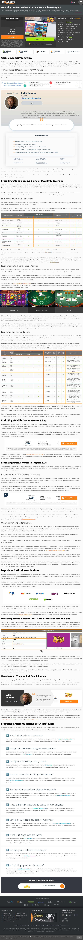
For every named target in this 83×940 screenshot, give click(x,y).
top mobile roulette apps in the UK (34, 454)
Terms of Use (21, 936)
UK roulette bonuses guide (28, 519)
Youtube (67, 921)
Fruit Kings (69, 695)
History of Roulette (20, 913)
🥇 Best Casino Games (23, 51)
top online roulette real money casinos (55, 550)
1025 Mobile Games (70, 28)
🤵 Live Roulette (41, 52)
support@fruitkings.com (18, 643)
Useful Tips (18, 919)
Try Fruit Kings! (40, 39)
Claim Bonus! (70, 443)
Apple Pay (56, 905)
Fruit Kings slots (28, 838)
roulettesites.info (8, 2)
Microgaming (48, 252)
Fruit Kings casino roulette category (62, 823)
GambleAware (75, 915)
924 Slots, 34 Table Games (72, 26)
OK (79, 937)
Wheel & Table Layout (8, 917)
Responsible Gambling (8, 921)
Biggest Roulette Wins (21, 915)
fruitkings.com (69, 22)
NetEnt (72, 34)
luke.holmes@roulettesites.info (31, 98)
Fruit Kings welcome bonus (40, 808)
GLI (71, 915)
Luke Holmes (49, 44)
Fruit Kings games (27, 754)
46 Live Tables (69, 30)
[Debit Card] (67, 37)
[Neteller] (70, 37)
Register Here (68, 701)
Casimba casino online (9, 719)
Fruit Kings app (48, 765)
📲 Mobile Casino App (73, 52)
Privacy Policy (30, 936)
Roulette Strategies (7, 919)
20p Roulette (69, 32)
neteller (31, 901)
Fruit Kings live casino (29, 855)
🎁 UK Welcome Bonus (55, 51)
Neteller (33, 599)
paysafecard (60, 902)
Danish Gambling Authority (67, 915)
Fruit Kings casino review (65, 739)
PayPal (40, 594)
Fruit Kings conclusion (24, 868)
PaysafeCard (70, 593)
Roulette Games (20, 917)
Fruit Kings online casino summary (22, 283)
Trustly (48, 599)
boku (49, 902)
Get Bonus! (12, 37)
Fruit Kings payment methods (62, 795)
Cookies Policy (40, 936)
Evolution (68, 34)
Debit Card (36, 905)
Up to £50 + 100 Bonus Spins (73, 24)
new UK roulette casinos (25, 614)
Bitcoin (20, 902)
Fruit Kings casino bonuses (16, 780)
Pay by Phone (40, 902)
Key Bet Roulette (76, 32)
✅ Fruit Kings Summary (7, 51)
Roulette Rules (6, 913)
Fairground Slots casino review (35, 719)
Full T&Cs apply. (4, 40)
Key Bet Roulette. (54, 262)
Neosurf (47, 905)
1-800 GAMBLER (65, 925)
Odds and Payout (7, 915)
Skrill (55, 593)
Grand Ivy (38, 915)
